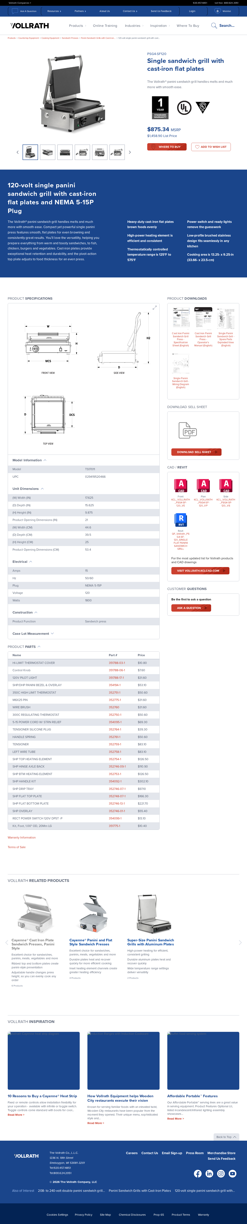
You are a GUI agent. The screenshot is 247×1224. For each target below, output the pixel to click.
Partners (79, 11)
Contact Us (129, 11)
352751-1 (114, 693)
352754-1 (115, 759)
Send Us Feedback (161, 11)
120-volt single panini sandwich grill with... (205, 1191)
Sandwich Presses (70, 38)
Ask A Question (28, 11)
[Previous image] (17, 152)
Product (22, 646)
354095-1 (115, 722)
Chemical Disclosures (132, 1214)
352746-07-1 (117, 789)
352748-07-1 (117, 796)
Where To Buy (188, 26)
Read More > (16, 1115)
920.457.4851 (200, 3)
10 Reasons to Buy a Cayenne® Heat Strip (42, 1096)
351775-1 (114, 826)
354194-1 (114, 685)
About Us (105, 11)
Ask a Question (189, 608)
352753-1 (115, 774)
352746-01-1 (117, 811)
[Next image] (130, 152)
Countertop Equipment (28, 38)
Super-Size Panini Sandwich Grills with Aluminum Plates (150, 942)
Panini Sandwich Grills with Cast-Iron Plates (140, 1191)
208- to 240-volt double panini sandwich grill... (71, 1191)
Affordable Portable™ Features (192, 1096)
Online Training (105, 26)
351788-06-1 (117, 670)
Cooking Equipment (50, 38)
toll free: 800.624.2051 (226, 3)
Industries (132, 26)
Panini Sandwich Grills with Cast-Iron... (98, 38)
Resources (53, 11)
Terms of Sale (17, 847)
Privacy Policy (83, 1214)
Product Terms (181, 1214)
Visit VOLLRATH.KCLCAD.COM (198, 570)
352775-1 (115, 700)
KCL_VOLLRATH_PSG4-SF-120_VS (226, 502)
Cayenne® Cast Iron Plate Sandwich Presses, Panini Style (33, 944)
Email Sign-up (172, 1153)
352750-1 (115, 715)
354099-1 (115, 818)
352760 (114, 707)
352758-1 (115, 752)
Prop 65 (159, 1214)
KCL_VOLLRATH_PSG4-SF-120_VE (180, 502)
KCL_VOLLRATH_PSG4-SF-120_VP (203, 502)
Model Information (27, 460)
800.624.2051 (62, 1173)
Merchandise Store (221, 1153)
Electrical (20, 562)
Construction (23, 612)
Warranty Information (22, 837)
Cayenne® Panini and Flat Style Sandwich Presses (90, 942)
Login (192, 11)
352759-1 (115, 744)
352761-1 (114, 737)
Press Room (195, 1153)
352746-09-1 (117, 766)
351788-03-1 (117, 663)
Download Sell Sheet (194, 452)
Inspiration (158, 26)
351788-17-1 (116, 678)
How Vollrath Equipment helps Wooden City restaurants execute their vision (120, 1098)
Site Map (105, 1214)
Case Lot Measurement (31, 633)
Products (76, 26)
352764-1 (115, 729)
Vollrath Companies (19, 3)
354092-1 (115, 781)
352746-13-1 (117, 804)
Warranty (203, 1214)
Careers (132, 1153)
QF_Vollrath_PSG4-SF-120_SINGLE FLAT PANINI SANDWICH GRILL (180, 541)
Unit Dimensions (26, 489)
